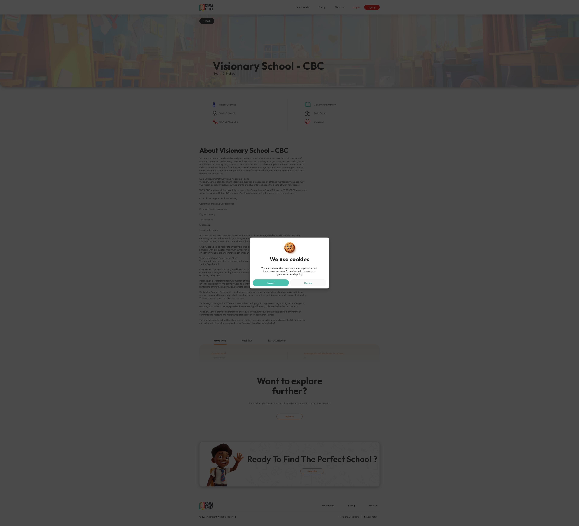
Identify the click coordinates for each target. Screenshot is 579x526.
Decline (308, 282)
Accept (271, 282)
